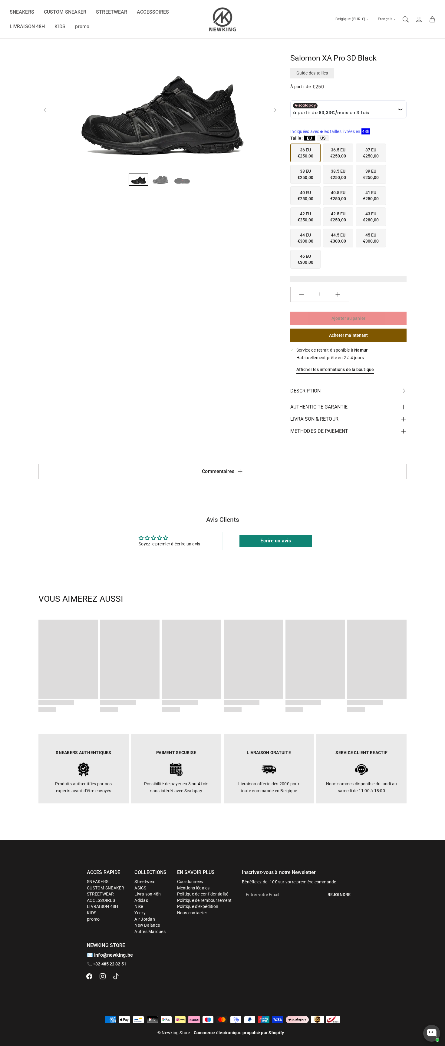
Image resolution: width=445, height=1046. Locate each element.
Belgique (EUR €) (350, 19)
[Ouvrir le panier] (432, 19)
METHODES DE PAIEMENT (319, 431)
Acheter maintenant (348, 335)
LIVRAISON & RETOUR (314, 419)
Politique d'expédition (198, 906)
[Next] (273, 110)
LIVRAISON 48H (27, 26)
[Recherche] (405, 19)
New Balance (147, 925)
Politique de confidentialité (203, 894)
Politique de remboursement (204, 900)
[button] (89, 976)
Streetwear (145, 881)
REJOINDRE (339, 894)
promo (82, 26)
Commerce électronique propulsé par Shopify (239, 1032)
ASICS (140, 887)
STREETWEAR (111, 12)
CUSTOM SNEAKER (65, 12)
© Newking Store (173, 1032)
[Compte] (419, 19)
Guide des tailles (312, 73)
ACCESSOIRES (153, 12)
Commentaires (218, 471)
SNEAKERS (22, 12)
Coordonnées (190, 881)
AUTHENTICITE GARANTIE (319, 407)
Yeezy (140, 912)
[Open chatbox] (431, 1033)
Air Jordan (144, 919)
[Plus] (338, 294)
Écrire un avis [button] (275, 541)
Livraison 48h (147, 894)
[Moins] (301, 294)
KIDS (59, 26)
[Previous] (47, 110)
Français (385, 19)
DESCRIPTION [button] (305, 391)
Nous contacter (192, 912)
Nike (138, 906)
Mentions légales (193, 887)
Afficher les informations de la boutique (335, 369)
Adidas (141, 900)
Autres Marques (150, 931)
